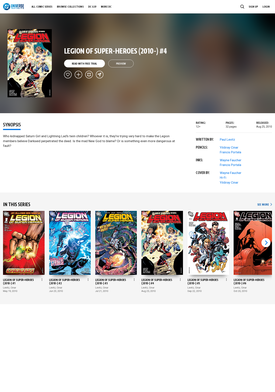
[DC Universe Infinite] (13, 6)
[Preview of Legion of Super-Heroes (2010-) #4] (30, 63)
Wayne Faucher (230, 160)
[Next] (265, 242)
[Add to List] (78, 74)
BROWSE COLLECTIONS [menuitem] (70, 7)
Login (266, 7)
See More (264, 205)
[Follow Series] (89, 74)
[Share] (99, 74)
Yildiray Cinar (229, 147)
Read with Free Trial (84, 63)
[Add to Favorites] (68, 74)
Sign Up (253, 7)
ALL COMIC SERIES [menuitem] (42, 7)
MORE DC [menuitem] (106, 7)
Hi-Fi (223, 177)
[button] (242, 6)
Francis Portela (230, 152)
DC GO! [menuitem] (92, 7)
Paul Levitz (227, 139)
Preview (121, 63)
